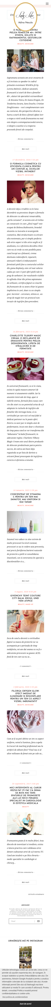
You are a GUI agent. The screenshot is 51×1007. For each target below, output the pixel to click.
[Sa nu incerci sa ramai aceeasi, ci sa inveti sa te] (25, 965)
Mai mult (25, 149)
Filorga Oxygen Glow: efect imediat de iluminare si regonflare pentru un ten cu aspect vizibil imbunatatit (25, 696)
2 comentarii (25, 666)
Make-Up (29, 604)
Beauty (20, 44)
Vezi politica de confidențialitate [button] (15, 997)
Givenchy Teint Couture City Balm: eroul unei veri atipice (25, 598)
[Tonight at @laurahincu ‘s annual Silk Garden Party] (25, 952)
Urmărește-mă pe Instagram (25, 941)
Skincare (29, 44)
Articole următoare (36, 894)
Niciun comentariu (25, 139)
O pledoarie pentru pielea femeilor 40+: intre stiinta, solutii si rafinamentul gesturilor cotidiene (25, 35)
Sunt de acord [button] (25, 1004)
